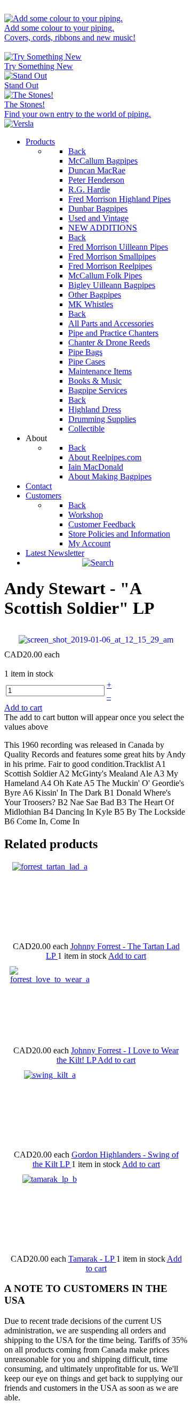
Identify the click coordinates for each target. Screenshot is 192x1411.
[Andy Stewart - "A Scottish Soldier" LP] (96, 639)
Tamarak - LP (92, 1258)
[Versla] (19, 123)
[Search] (98, 562)
